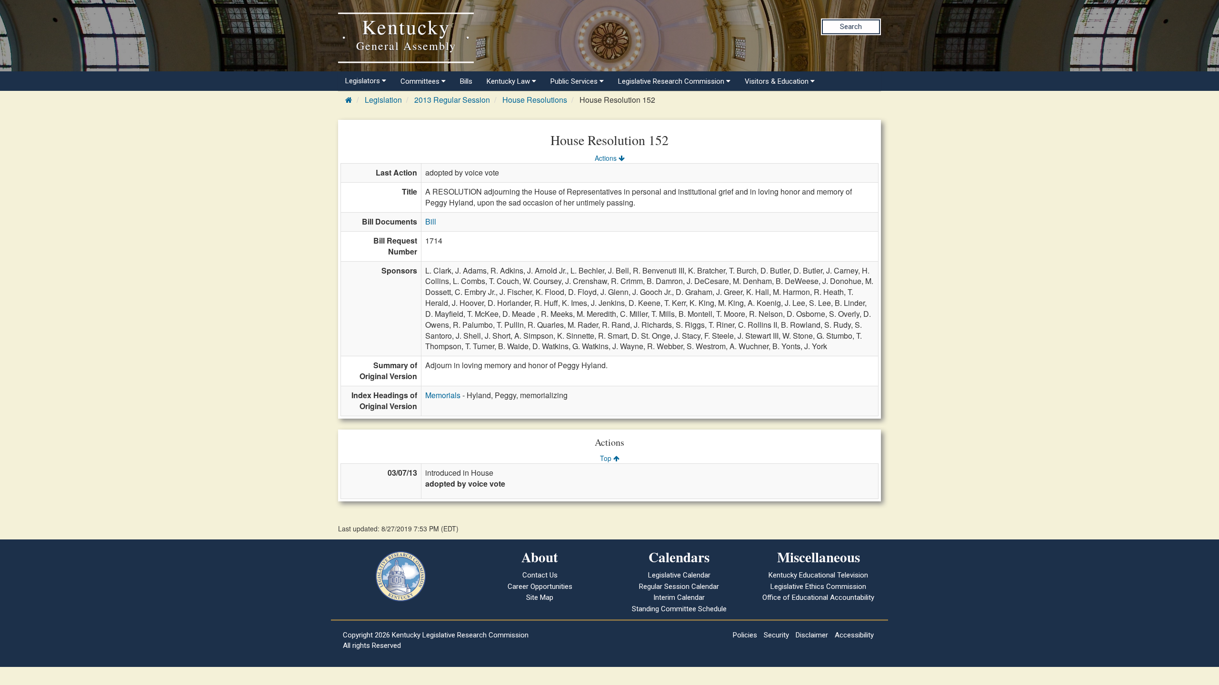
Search (851, 26)
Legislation (383, 99)
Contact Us (540, 575)
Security (776, 635)
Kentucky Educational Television (818, 575)
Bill (430, 221)
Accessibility (854, 635)
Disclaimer (812, 635)
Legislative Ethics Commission (818, 586)
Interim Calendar (679, 597)
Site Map (539, 597)
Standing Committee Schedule (679, 609)
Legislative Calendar (679, 575)
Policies (745, 635)
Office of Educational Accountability (818, 597)
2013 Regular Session (452, 99)
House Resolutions (534, 99)
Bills (466, 81)
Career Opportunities (540, 586)
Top (606, 458)
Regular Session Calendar (679, 586)
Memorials (442, 395)
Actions (607, 158)
